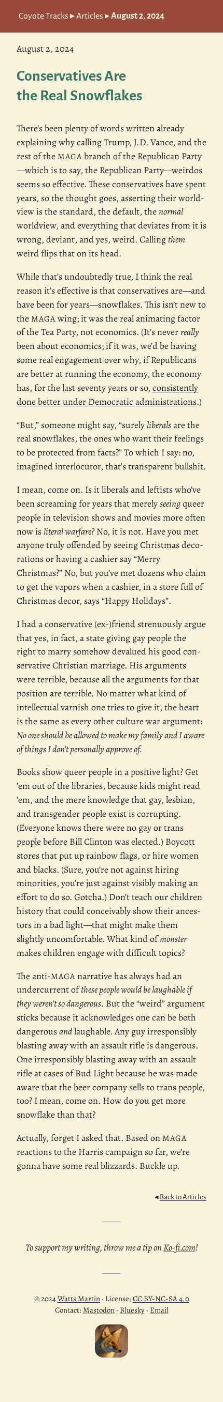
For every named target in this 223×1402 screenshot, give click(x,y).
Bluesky (132, 1310)
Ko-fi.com (179, 1247)
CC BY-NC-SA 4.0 (161, 1298)
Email (159, 1310)
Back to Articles (183, 1197)
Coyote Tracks (43, 16)
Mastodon (99, 1310)
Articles (89, 16)
